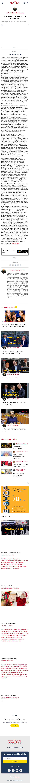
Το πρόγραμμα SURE (6, 585)
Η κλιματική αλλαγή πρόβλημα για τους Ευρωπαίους (18, 475)
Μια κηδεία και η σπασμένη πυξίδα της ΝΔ (11, 552)
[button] (24, 3)
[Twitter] (13, 770)
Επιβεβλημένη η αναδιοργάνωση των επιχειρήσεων (18, 456)
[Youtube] (17, 770)
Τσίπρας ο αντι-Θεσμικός (10, 378)
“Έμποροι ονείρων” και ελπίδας (9, 658)
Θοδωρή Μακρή (15, 243)
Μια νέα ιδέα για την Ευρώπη (8, 695)
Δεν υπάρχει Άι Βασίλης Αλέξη (8, 623)
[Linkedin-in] (20, 770)
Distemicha (17, 777)
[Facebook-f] (9, 770)
